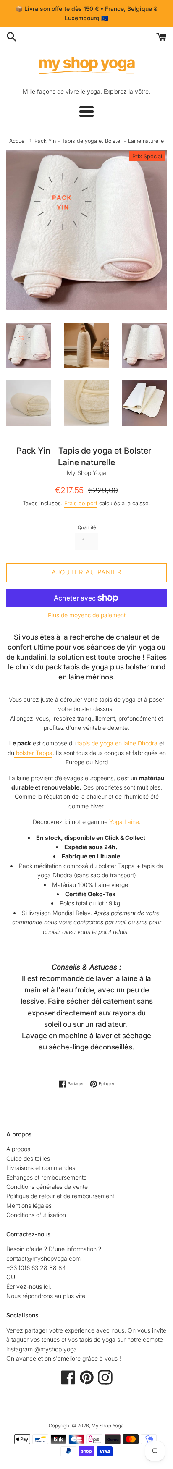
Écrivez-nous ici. (28, 1286)
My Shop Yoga (107, 1426)
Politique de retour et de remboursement (60, 1195)
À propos (18, 1148)
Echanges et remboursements (46, 1177)
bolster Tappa (33, 752)
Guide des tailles (28, 1158)
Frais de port (80, 503)
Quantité (87, 527)
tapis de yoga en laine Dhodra (117, 743)
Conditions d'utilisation (36, 1214)
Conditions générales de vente (47, 1186)
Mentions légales (29, 1205)
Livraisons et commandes (40, 1167)
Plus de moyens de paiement (87, 615)
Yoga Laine (124, 821)
